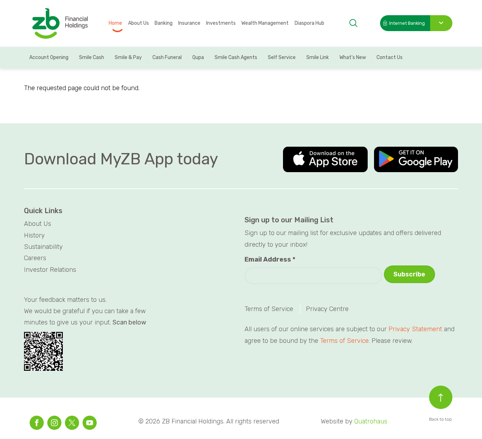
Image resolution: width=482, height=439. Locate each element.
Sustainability (43, 247)
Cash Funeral (167, 57)
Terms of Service (269, 309)
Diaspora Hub (309, 23)
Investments (221, 23)
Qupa (198, 57)
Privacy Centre (327, 309)
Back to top (440, 419)
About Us (138, 23)
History (34, 235)
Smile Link (317, 57)
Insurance (189, 23)
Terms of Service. (345, 341)
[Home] (60, 23)
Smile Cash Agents (236, 57)
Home (115, 23)
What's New (352, 57)
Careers (35, 258)
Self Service (282, 57)
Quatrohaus (370, 421)
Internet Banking (407, 23)
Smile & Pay (128, 57)
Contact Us (389, 57)
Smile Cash (91, 57)
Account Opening (48, 57)
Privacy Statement (415, 329)
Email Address (270, 259)
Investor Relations (50, 270)
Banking (164, 23)
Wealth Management (265, 23)
